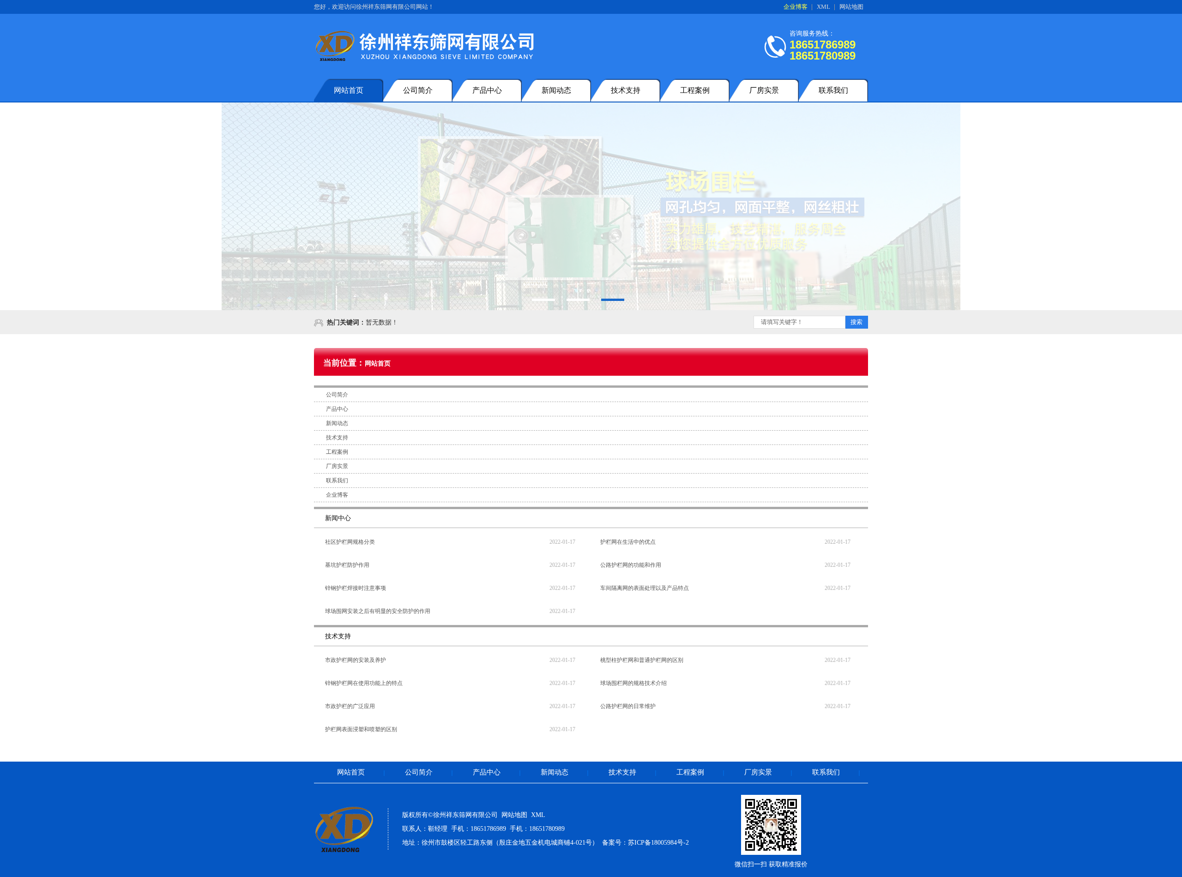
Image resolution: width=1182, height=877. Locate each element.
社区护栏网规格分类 (350, 542)
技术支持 (625, 90)
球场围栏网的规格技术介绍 (633, 683)
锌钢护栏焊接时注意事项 (355, 588)
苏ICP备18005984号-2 (658, 842)
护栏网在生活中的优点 (628, 542)
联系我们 (833, 90)
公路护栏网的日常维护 (628, 706)
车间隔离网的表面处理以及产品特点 (644, 588)
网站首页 (348, 90)
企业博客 (796, 6)
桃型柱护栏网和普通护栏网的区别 (641, 660)
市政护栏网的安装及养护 (355, 660)
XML (823, 6)
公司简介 (418, 90)
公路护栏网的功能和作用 (630, 565)
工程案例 (695, 90)
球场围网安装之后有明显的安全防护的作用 (377, 611)
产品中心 (487, 90)
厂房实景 (764, 90)
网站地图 (851, 6)
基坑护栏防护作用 (347, 565)
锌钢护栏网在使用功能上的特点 (364, 683)
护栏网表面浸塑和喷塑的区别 (361, 729)
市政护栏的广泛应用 (350, 706)
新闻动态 (556, 90)
